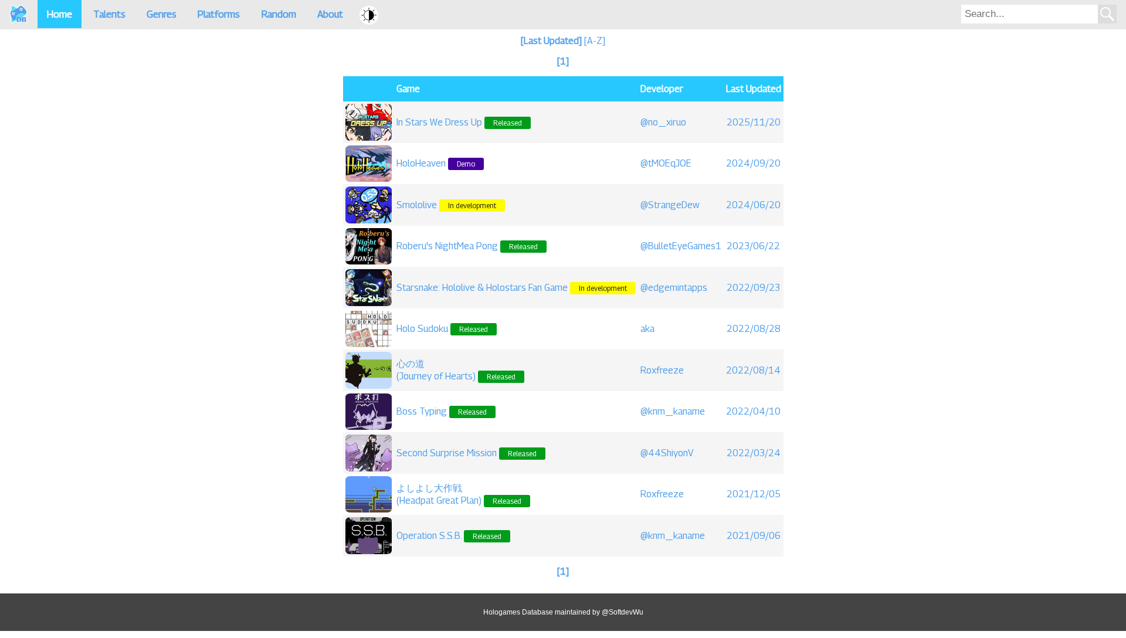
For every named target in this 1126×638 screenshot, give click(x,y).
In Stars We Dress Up (439, 122)
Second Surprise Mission (446, 453)
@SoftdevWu (622, 612)
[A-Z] (594, 40)
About (330, 14)
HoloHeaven (421, 163)
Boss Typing (421, 411)
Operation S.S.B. (429, 535)
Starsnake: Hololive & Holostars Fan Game (482, 287)
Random (278, 14)
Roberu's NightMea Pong (447, 246)
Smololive (416, 205)
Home (59, 14)
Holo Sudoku (422, 328)
